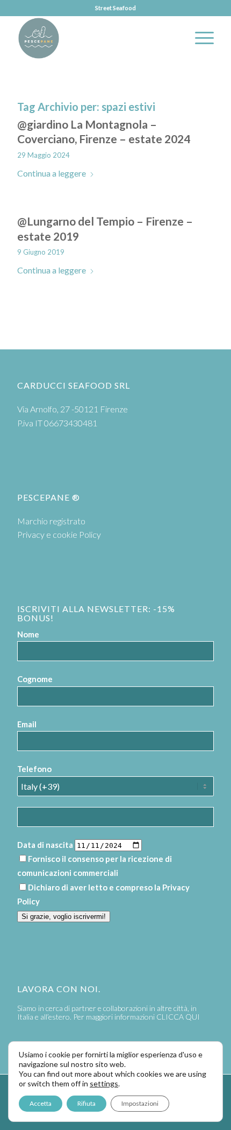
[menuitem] (199, 38)
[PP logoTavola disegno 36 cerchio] (95, 38)
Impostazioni (139, 1103)
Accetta (41, 1103)
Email (27, 724)
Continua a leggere (51, 173)
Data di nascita (45, 845)
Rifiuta (86, 1103)
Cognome (35, 679)
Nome (28, 634)
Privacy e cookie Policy (59, 534)
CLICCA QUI (178, 1016)
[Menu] (199, 38)
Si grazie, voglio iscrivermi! (63, 917)
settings (104, 1083)
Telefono (34, 769)
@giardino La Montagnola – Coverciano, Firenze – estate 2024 (103, 131)
